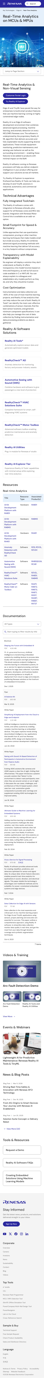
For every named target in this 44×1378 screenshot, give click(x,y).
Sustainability (8, 1263)
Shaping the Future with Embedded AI (19, 645)
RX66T (34, 601)
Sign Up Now (11, 1224)
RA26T (34, 598)
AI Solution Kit (9, 697)
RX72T (34, 603)
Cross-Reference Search (12, 1318)
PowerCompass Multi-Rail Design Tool (17, 1306)
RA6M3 (34, 519)
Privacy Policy (22, 1369)
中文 (4, 1358)
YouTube (4, 1233)
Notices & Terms (9, 1369)
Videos (5, 1275)
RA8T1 (34, 592)
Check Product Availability (13, 1338)
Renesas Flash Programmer (13, 1295)
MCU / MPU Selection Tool (12, 1299)
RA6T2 (34, 587)
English (5, 1354)
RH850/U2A (36, 561)
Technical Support (10, 1330)
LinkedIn (26, 1233)
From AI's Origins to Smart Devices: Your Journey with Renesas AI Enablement (20, 1106)
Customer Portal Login (16, 95)
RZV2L (39, 547)
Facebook (15, 1233)
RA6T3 (34, 589)
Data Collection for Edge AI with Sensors (19, 903)
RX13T (34, 595)
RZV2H (34, 550)
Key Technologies (8, 10)
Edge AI (18, 10)
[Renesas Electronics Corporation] (14, 3)
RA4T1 (34, 584)
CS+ (4, 1291)
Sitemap (6, 1372)
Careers (6, 1252)
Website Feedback (18, 1372)
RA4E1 (34, 533)
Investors (6, 1256)
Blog (4, 1271)
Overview (6, 1248)
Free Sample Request (11, 1334)
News (5, 1259)
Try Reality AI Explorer (15, 101)
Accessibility (34, 1369)
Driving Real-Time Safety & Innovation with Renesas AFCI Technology (18, 1090)
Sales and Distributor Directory (14, 1342)
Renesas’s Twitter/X (10, 1233)
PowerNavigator (9, 1310)
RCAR (33, 564)
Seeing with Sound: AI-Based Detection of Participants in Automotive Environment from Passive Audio (20, 759)
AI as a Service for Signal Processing (18, 860)
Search (33, 3)
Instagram (21, 1233)
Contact (6, 1267)
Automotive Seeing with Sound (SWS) (10, 564)
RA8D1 (34, 505)
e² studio (6, 1287)
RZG (33, 547)
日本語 (20, 862)
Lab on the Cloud (9, 1314)
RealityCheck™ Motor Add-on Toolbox (10, 587)
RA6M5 (34, 578)
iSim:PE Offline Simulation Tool (14, 1302)
